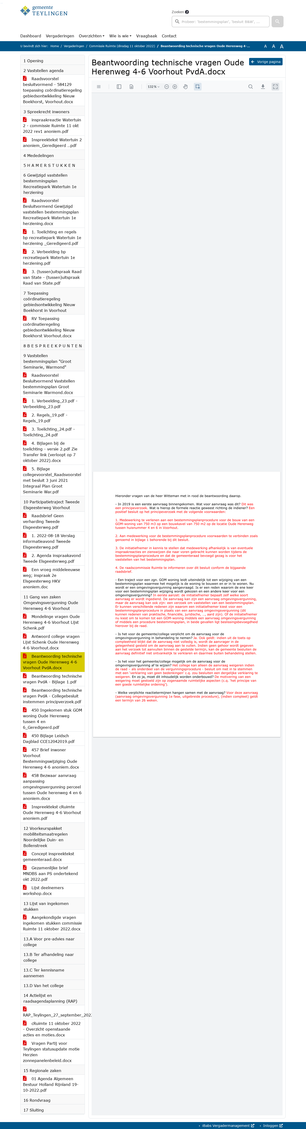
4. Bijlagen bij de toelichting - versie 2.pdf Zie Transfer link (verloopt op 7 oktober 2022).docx (50, 452)
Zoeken (178, 12)
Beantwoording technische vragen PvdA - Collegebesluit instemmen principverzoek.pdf (52, 696)
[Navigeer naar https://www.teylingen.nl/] (43, 18)
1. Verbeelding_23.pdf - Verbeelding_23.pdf (50, 404)
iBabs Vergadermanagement (226, 1125)
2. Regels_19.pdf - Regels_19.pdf (45, 418)
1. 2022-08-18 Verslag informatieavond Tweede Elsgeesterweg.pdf (49, 541)
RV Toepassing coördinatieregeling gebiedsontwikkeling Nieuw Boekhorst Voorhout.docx (49, 327)
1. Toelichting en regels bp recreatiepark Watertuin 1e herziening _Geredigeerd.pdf (52, 238)
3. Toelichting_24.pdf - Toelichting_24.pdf (49, 432)
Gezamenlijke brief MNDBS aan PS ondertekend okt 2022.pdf (50, 873)
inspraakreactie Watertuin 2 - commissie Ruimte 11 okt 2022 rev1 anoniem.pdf (52, 126)
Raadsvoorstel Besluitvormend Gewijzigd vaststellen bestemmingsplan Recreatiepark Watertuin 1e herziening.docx (51, 212)
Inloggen (270, 1125)
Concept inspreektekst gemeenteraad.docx (48, 856)
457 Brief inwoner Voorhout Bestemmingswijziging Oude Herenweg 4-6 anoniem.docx (51, 758)
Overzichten (90, 36)
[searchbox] (221, 21)
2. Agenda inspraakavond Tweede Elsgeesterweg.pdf (52, 558)
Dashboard (30, 36)
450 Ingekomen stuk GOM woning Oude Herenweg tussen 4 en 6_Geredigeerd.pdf (52, 719)
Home (54, 46)
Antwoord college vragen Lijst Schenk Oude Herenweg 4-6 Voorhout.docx (51, 642)
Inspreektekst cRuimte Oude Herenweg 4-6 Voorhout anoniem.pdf (52, 812)
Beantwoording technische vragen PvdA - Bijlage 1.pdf (52, 679)
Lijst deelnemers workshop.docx (43, 890)
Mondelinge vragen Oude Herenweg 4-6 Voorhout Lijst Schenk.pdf (51, 622)
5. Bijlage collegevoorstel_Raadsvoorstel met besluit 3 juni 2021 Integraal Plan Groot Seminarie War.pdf (52, 480)
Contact (169, 36)
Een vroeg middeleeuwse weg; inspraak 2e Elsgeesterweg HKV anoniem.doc (51, 578)
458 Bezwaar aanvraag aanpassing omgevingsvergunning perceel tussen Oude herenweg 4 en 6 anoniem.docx (52, 787)
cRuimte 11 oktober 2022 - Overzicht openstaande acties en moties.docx (52, 1029)
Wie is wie (119, 36)
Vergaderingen (60, 36)
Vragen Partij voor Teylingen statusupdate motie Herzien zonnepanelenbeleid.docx (51, 1052)
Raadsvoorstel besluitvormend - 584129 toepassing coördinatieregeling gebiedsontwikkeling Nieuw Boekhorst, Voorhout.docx (52, 90)
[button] (278, 21)
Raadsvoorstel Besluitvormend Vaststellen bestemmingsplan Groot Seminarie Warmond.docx (49, 384)
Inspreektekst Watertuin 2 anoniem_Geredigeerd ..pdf (52, 142)
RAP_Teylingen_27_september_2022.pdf (54, 1015)
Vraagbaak (146, 36)
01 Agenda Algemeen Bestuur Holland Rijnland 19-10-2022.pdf (50, 1084)
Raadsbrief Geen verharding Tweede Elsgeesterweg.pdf (43, 521)
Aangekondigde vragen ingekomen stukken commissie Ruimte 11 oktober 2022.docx (52, 923)
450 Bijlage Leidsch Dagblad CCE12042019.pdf (49, 738)
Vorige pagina (268, 62)
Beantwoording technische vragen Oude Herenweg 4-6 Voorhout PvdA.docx (52, 662)
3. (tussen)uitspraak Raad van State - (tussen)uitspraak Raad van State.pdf (52, 277)
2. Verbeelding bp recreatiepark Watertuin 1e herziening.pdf (49, 257)
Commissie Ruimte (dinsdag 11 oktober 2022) (122, 46)
